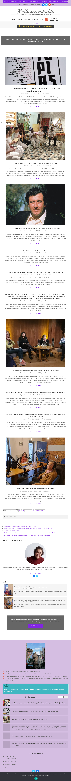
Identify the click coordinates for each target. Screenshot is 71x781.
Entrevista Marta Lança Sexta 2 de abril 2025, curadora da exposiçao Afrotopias (35, 703)
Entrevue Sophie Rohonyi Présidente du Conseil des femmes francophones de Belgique (35, 392)
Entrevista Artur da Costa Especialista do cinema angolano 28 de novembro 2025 (27, 535)
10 (28, 510)
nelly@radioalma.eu (10, 764)
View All (60, 697)
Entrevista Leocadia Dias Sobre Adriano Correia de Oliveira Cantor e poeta (36, 228)
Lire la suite (35, 106)
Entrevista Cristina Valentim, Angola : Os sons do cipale (20, 526)
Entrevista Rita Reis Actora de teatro (35, 250)
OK (36, 778)
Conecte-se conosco (35, 573)
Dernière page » (39, 510)
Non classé (48, 231)
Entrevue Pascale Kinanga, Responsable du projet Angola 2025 (35, 163)
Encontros (47, 93)
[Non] (69, 776)
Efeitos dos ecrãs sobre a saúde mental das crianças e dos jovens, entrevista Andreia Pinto (30, 533)
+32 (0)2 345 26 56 (10, 761)
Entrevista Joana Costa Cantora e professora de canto (35, 489)
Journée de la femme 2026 (11, 530)
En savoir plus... (35, 626)
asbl (37, 23)
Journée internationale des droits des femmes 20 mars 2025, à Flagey (35, 371)
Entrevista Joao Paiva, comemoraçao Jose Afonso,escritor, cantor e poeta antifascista (28, 528)
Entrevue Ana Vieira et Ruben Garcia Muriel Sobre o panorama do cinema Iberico (35, 272)
